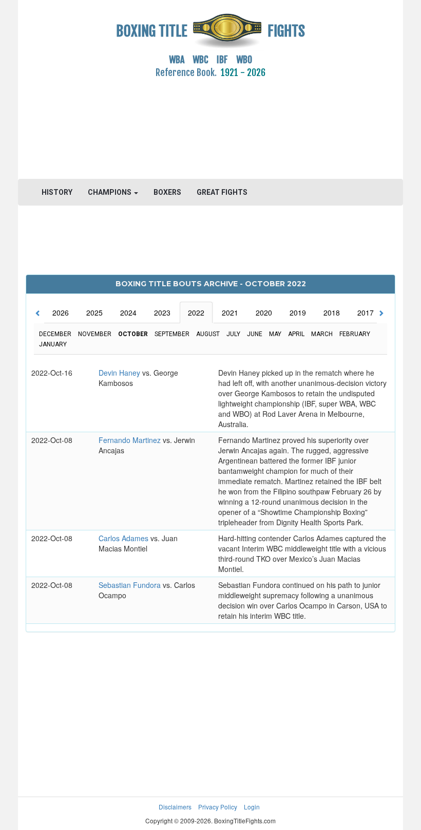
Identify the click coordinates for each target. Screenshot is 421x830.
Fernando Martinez (131, 440)
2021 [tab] (230, 312)
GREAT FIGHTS (222, 192)
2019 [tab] (298, 312)
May (275, 334)
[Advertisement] (210, 123)
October (133, 334)
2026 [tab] (60, 312)
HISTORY (57, 192)
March (322, 334)
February (354, 334)
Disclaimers (175, 806)
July (233, 334)
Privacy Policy (217, 806)
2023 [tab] (162, 312)
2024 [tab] (128, 312)
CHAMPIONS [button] (110, 192)
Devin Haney (120, 372)
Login (252, 806)
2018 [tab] (331, 312)
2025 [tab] (94, 312)
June (254, 334)
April (296, 334)
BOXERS (167, 192)
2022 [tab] (196, 312)
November (94, 334)
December (55, 334)
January (53, 344)
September (172, 334)
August (208, 334)
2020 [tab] (264, 312)
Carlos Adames (124, 538)
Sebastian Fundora (131, 585)
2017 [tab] (365, 312)
